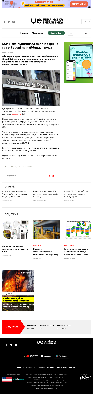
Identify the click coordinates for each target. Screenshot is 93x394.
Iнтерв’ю (50, 367)
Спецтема (41, 367)
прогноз (10, 166)
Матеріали (37, 33)
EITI (54, 325)
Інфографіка (62, 367)
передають (16, 114)
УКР (86, 22)
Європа (29, 166)
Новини (24, 33)
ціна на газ (19, 166)
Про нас (72, 367)
